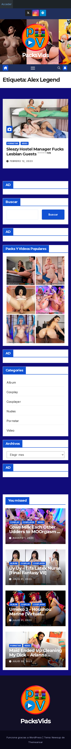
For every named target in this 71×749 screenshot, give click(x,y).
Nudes (11, 411)
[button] (59, 68)
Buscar (12, 202)
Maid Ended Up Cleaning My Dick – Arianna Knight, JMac (35, 655)
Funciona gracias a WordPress (24, 737)
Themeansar (35, 742)
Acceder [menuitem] (6, 4)
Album (11, 382)
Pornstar (12, 143)
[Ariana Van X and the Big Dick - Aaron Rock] (50, 329)
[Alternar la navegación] (33, 68)
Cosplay (12, 392)
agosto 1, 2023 (23, 538)
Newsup (56, 737)
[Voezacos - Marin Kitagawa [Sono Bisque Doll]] (50, 270)
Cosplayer (14, 401)
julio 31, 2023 (22, 579)
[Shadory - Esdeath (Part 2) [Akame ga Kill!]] (21, 329)
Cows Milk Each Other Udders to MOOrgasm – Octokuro (34, 531)
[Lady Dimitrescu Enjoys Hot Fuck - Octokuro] (21, 300)
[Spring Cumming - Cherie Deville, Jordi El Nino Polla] (21, 270)
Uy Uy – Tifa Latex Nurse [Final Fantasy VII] (34, 570)
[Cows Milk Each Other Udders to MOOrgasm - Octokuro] (50, 300)
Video (24, 143)
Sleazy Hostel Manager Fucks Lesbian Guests (35, 151)
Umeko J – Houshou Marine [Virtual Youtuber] (30, 614)
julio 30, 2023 (22, 661)
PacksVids (35, 55)
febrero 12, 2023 (21, 161)
